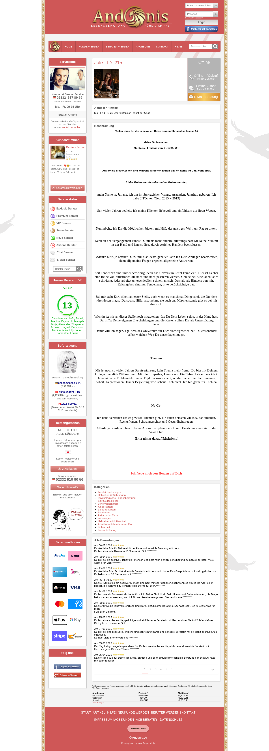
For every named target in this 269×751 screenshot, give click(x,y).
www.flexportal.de (146, 743)
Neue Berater (64, 237)
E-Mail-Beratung (206, 97)
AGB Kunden (124, 719)
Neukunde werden (133, 712)
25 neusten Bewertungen (67, 187)
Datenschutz (171, 719)
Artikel (99, 712)
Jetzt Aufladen (67, 468)
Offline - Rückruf (206, 75)
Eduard (74, 332)
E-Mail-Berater (66, 259)
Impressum (103, 719)
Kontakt (162, 46)
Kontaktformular (71, 127)
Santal (79, 318)
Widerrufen (138, 728)
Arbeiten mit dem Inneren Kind (115, 524)
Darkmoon (77, 327)
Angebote (143, 46)
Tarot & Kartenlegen (109, 492)
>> (212, 669)
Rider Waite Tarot (108, 515)
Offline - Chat (206, 86)
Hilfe (178, 46)
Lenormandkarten (108, 503)
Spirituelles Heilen (108, 500)
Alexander (64, 324)
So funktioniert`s (67, 487)
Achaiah (55, 327)
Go (215, 46)
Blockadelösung (107, 530)
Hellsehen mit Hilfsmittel (112, 521)
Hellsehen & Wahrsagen (112, 494)
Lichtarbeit (104, 527)
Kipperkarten (105, 506)
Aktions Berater (66, 245)
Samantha (63, 332)
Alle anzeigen (98, 703)
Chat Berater (65, 252)
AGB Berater (146, 719)
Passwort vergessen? (194, 18)
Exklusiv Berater (66, 208)
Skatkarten (104, 512)
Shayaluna (77, 324)
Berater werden (117, 46)
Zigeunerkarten (107, 509)
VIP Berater (63, 223)
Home (68, 46)
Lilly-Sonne (75, 330)
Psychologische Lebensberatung (117, 497)
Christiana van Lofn (63, 318)
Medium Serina (75, 147)
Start (86, 712)
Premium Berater (67, 215)
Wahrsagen (104, 518)
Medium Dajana (60, 321)
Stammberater (65, 230)
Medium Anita (60, 330)
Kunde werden (89, 46)
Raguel (66, 327)
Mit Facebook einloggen (201, 29)
